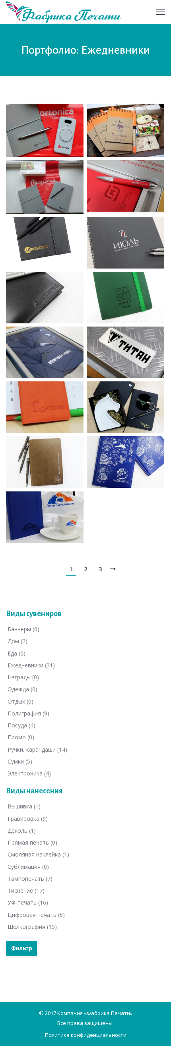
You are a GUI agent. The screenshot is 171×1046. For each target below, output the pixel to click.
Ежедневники (31, 665)
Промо (21, 737)
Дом (17, 641)
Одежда (22, 689)
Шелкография (32, 926)
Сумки (20, 761)
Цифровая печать (36, 914)
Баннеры (23, 629)
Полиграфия (28, 713)
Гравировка (28, 818)
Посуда (21, 725)
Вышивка (24, 806)
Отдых (20, 701)
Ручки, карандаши (37, 749)
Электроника (29, 773)
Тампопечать (30, 878)
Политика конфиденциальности (85, 1034)
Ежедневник (38, 254)
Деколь (22, 830)
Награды (23, 677)
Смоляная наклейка (38, 854)
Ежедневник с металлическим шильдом (123, 296)
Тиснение (26, 890)
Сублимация (28, 866)
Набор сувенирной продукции (36, 130)
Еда (16, 653)
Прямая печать (32, 842)
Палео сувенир (122, 143)
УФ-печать (28, 903)
